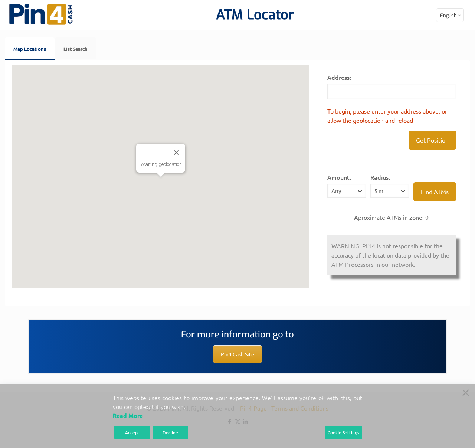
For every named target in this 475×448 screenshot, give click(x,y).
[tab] (30, 48)
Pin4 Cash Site (237, 354)
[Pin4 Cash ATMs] (40, 23)
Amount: (339, 177)
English (448, 15)
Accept (132, 432)
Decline (170, 432)
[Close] (176, 152)
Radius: (380, 177)
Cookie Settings (343, 432)
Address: (339, 77)
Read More (128, 415)
